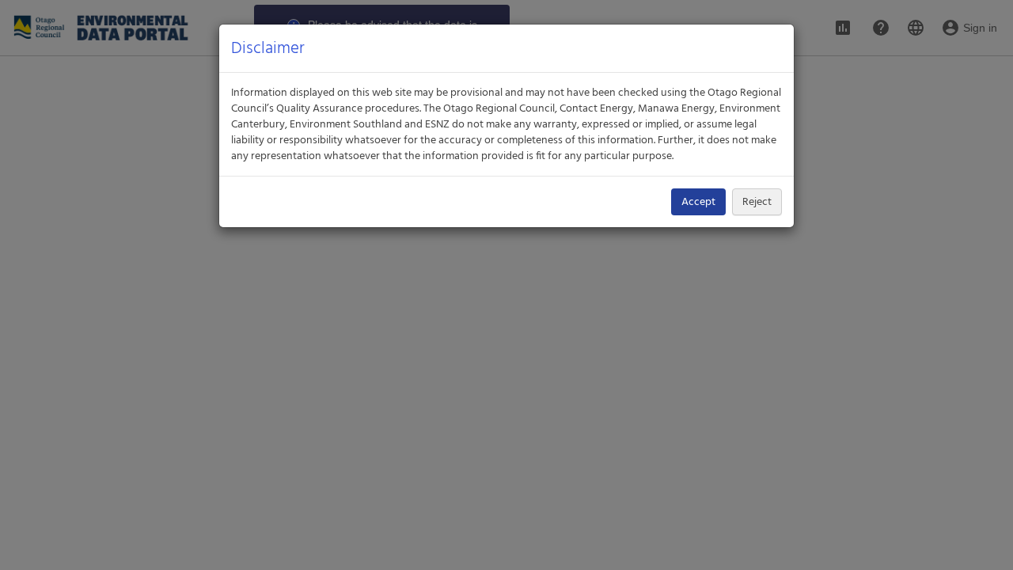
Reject (757, 201)
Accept (698, 201)
